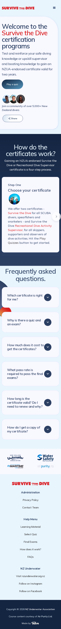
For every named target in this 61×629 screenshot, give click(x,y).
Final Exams (30, 541)
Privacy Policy (30, 500)
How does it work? (30, 549)
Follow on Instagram (30, 583)
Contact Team (30, 507)
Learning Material (30, 526)
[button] (54, 8)
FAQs (30, 556)
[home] (18, 8)
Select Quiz (30, 534)
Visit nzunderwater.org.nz (30, 576)
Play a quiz (12, 84)
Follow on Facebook (30, 591)
